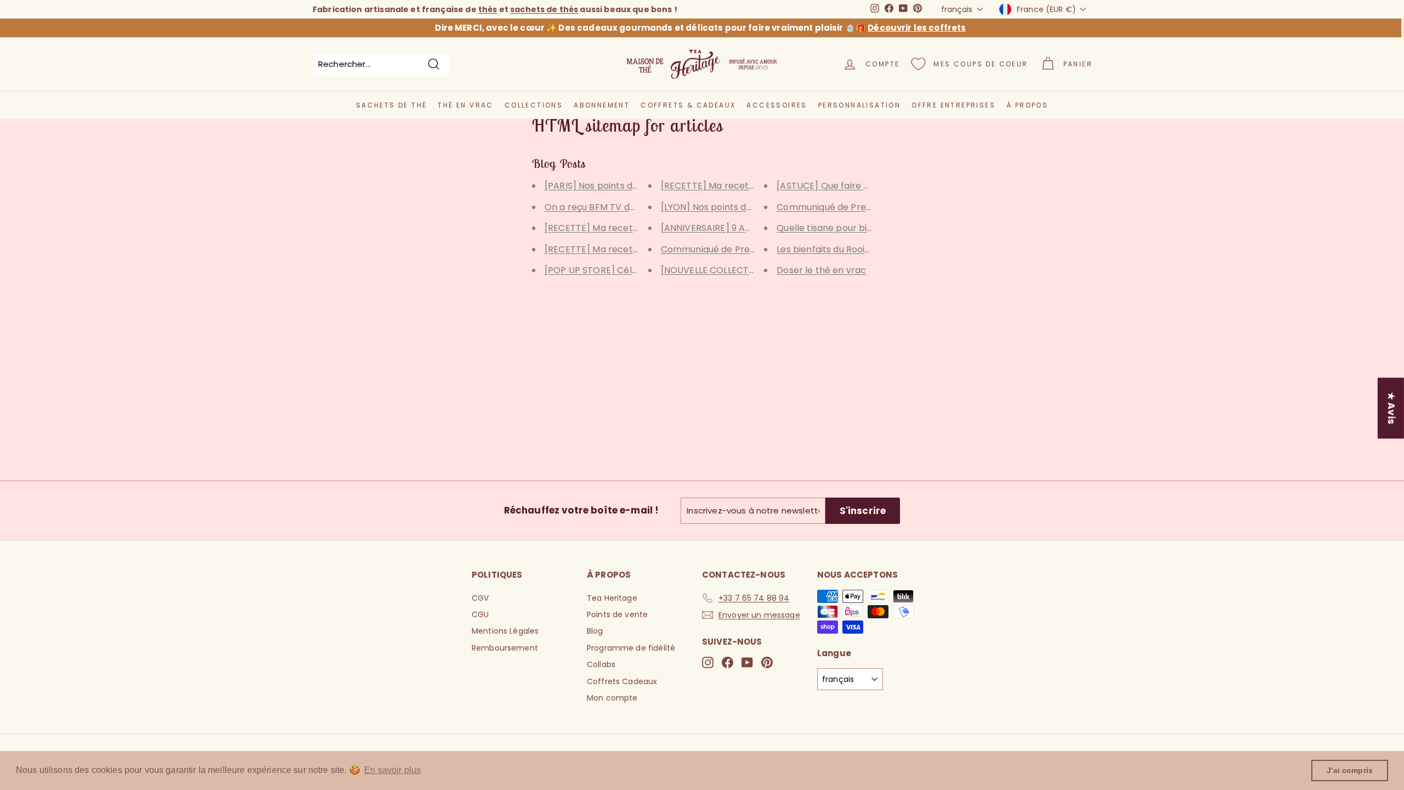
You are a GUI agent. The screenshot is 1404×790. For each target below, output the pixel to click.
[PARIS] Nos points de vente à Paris (621, 185)
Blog (595, 630)
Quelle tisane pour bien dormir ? (847, 228)
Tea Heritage (612, 597)
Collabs (601, 664)
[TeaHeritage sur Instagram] (708, 662)
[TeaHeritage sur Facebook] (727, 662)
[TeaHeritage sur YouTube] (747, 662)
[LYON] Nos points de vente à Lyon (735, 207)
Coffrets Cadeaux (622, 681)
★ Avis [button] (1391, 408)
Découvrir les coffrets (917, 27)
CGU (480, 614)
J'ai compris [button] (1350, 770)
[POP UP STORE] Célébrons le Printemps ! (635, 270)
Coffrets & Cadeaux (688, 105)
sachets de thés (544, 9)
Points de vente (617, 614)
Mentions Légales (505, 630)
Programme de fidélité (631, 647)
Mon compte (612, 697)
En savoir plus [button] (392, 770)
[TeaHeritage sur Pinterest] (767, 662)
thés (487, 9)
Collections (534, 105)
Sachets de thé (391, 105)
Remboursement (505, 647)
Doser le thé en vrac (821, 270)
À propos (1027, 105)
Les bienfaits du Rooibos (829, 249)
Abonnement (602, 105)
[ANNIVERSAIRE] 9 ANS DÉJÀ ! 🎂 (730, 228)
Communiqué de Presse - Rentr (845, 207)
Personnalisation (859, 105)
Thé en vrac (465, 105)
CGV (480, 597)
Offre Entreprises (953, 105)
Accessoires (776, 105)
